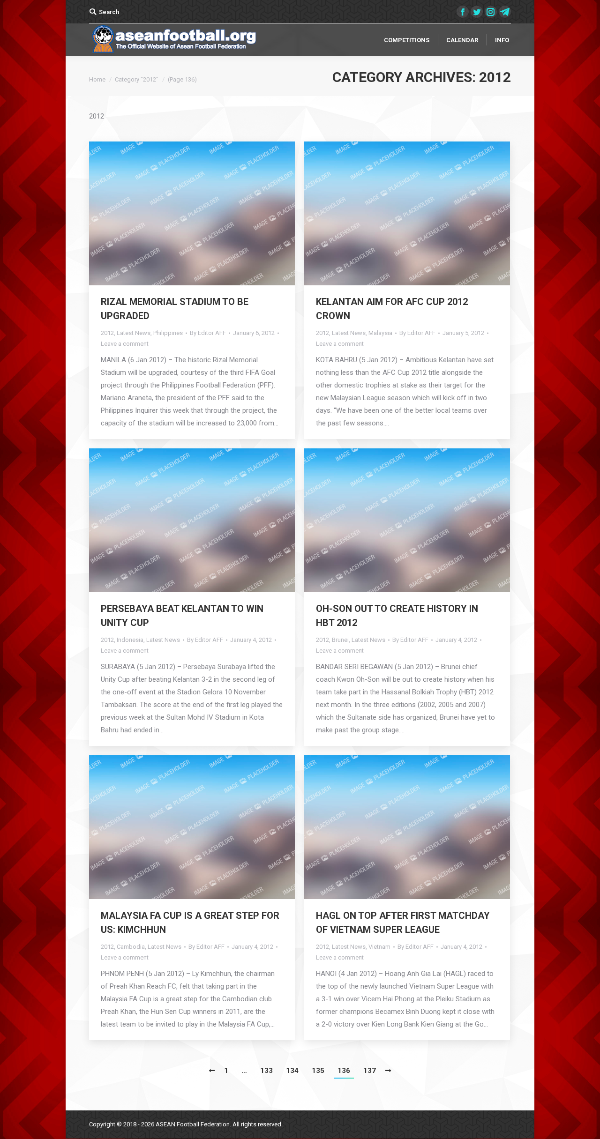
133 (266, 1070)
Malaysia (380, 332)
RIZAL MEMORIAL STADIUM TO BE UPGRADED (174, 308)
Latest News (133, 332)
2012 (107, 332)
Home (97, 79)
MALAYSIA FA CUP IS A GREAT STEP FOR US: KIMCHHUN (190, 922)
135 (318, 1070)
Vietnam (379, 946)
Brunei (340, 639)
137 (369, 1070)
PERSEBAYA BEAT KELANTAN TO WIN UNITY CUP (182, 615)
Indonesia (130, 639)
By (208, 332)
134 (292, 1070)
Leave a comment (125, 343)
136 (344, 1070)
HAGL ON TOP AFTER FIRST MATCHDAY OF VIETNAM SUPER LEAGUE (403, 922)
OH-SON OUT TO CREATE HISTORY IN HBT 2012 (397, 615)
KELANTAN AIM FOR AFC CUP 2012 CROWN (392, 308)
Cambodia (131, 946)
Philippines (168, 332)
